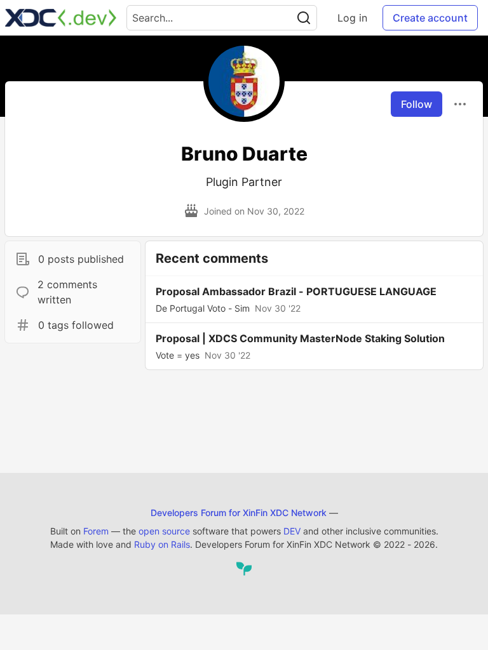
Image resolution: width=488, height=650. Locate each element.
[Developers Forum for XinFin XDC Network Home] (60, 17)
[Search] (303, 18)
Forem (96, 531)
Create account (430, 17)
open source (164, 531)
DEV (292, 531)
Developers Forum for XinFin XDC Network (239, 512)
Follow (416, 104)
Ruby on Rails (162, 544)
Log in (352, 17)
